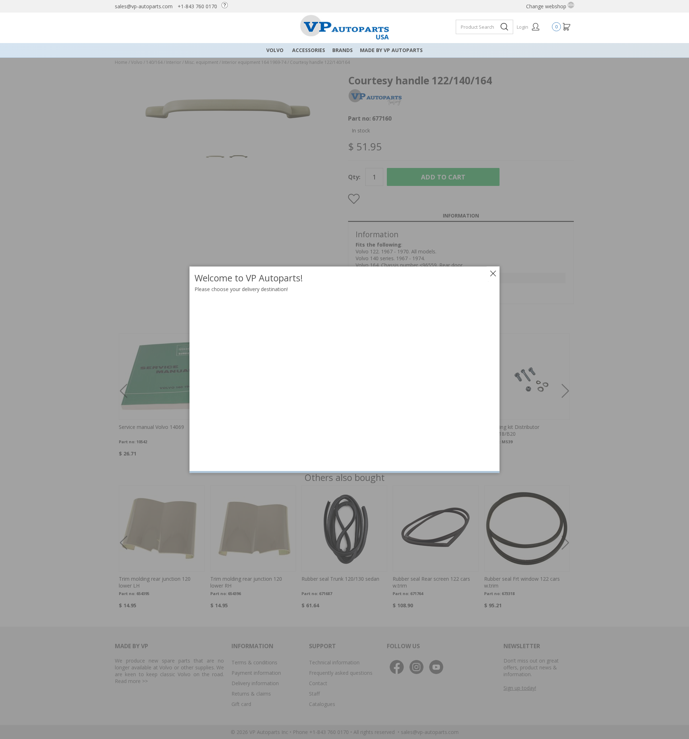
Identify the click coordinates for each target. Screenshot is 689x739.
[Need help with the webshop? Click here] (226, 6)
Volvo (274, 50)
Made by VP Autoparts (391, 50)
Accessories (308, 50)
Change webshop (547, 6)
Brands (342, 50)
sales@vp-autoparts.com (144, 6)
